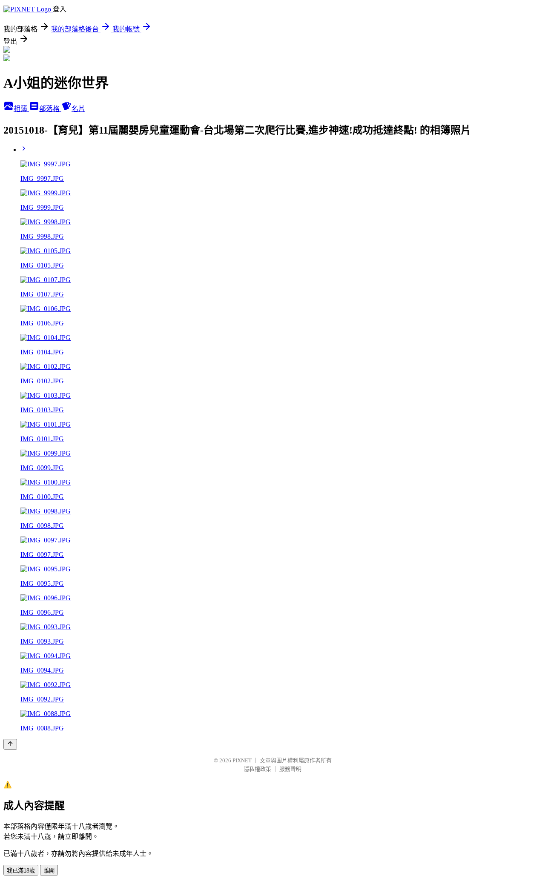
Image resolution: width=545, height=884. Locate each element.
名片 (78, 108)
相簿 (21, 108)
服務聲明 (290, 769)
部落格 (50, 108)
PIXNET (242, 760)
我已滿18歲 (21, 870)
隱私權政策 (257, 769)
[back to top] (10, 744)
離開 (48, 870)
